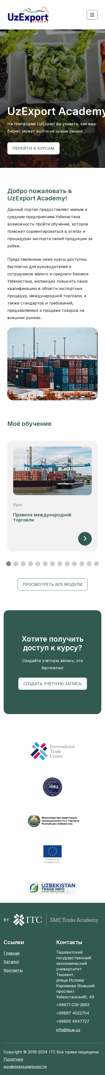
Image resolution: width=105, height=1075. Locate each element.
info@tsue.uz (68, 1029)
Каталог (11, 961)
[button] (92, 15)
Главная (12, 953)
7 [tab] (52, 563)
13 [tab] (96, 563)
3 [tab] (23, 563)
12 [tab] (89, 563)
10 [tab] (74, 563)
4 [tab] (30, 563)
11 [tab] (81, 563)
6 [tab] (45, 563)
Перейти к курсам (33, 148)
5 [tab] (37, 563)
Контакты (13, 970)
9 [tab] (67, 563)
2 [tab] (15, 563)
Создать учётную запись (52, 683)
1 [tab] (8, 563)
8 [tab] (59, 563)
